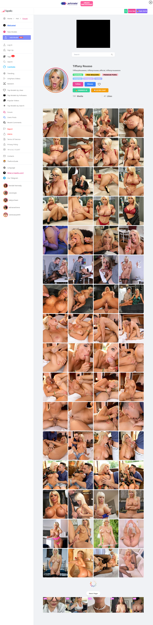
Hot (17, 18)
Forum (25, 18)
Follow (78, 84)
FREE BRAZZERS (92, 75)
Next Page (93, 593)
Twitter (98, 79)
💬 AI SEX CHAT (100, 90)
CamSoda (78, 75)
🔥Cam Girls (142, 11)
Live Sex (131, 11)
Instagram (88, 79)
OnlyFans (77, 79)
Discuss (90, 84)
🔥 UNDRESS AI (81, 90)
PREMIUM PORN (110, 75)
